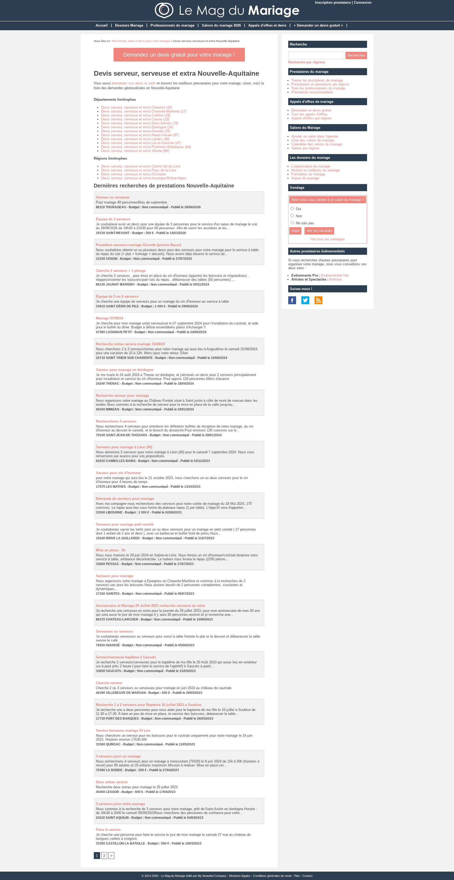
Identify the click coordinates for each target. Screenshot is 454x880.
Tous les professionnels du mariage (318, 88)
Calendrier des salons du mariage (316, 144)
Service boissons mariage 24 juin (123, 731)
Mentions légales (239, 875)
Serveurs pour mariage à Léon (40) (124, 447)
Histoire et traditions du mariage (315, 170)
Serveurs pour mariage (114, 576)
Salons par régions (305, 148)
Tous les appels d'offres (309, 114)
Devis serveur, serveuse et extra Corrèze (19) (135, 115)
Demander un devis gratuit (311, 110)
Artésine (335, 279)
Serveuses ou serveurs (114, 631)
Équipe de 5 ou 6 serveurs (117, 296)
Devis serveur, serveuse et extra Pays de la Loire (138, 170)
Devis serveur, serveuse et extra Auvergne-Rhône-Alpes (143, 178)
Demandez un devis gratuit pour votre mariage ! (179, 55)
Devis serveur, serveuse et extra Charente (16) (136, 107)
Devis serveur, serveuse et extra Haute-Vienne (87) (140, 135)
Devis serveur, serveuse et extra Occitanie (133, 174)
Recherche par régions (306, 62)
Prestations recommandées (312, 92)
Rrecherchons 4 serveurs (116, 421)
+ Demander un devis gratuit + (318, 25)
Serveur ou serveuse (112, 197)
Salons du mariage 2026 (221, 25)
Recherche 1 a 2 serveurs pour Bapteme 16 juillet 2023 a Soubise (148, 705)
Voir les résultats (319, 231)
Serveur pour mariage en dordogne (124, 370)
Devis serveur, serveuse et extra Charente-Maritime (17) (143, 111)
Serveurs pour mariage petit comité (124, 524)
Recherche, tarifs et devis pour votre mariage (141, 41)
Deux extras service (111, 782)
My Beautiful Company (212, 875)
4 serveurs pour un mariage (118, 756)
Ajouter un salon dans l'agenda (314, 136)
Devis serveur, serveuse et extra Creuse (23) (135, 119)
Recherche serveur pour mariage (122, 396)
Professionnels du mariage (172, 25)
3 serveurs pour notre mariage (120, 804)
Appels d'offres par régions (311, 118)
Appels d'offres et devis (267, 25)
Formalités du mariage (308, 174)
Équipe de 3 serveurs (113, 219)
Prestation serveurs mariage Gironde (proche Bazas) (138, 245)
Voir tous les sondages (327, 239)
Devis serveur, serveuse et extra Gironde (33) (135, 131)
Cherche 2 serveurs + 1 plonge (121, 271)
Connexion (363, 2)
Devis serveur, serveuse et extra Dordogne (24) (137, 127)
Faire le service (108, 830)
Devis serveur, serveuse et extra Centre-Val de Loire (140, 166)
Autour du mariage (305, 178)
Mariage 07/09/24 (109, 318)
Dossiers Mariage (129, 25)
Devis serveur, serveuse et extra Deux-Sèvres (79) (139, 123)
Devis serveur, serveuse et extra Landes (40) (135, 139)
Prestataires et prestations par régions (320, 84)
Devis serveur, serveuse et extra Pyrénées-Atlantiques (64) (146, 147)
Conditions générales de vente (272, 875)
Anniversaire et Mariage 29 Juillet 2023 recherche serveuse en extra (150, 606)
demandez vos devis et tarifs (134, 83)
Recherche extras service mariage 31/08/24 (130, 344)
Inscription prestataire (333, 2)
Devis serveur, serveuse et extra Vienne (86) (135, 151)
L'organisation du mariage (310, 166)
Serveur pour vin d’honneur (118, 473)
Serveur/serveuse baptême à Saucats (126, 657)
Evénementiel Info (335, 275)
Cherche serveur (109, 683)
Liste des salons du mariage (312, 140)
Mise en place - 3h (110, 550)
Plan (297, 875)
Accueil (102, 25)
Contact (307, 875)
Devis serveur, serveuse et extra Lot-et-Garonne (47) (141, 143)
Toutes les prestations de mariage (317, 80)
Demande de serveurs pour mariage (125, 499)
